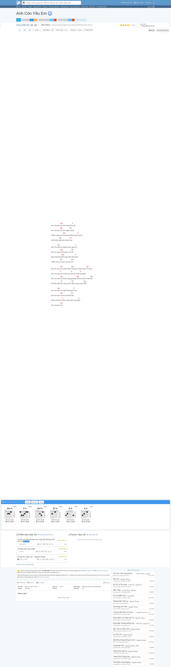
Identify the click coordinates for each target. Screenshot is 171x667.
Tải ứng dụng (64, 7)
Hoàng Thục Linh (141, 612)
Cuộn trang (59, 30)
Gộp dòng (46, 30)
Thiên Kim (139, 623)
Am (18, 20)
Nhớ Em (116, 579)
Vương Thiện (23, 559)
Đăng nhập (139, 3)
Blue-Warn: (46, 25)
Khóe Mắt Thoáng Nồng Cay (123, 623)
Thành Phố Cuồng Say (121, 657)
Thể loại (45, 7)
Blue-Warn (143, 24)
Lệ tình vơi (117, 634)
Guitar (28, 502)
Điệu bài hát (37, 7)
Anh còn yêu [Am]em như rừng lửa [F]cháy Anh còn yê (36, 540)
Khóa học (92, 7)
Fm (51, 20)
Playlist (30, 7)
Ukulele (34, 502)
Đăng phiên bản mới (46, 534)
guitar (14, 506)
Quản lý (150, 7)
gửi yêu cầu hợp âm (102, 570)
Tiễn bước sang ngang (121, 662)
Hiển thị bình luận (63, 597)
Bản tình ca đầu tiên (121, 629)
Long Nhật (25, 20)
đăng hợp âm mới (89, 570)
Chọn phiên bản (23, 25)
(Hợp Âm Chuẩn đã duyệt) (94, 586)
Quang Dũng (126, 590)
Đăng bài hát (127, 3)
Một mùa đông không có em (124, 640)
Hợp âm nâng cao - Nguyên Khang (32, 557)
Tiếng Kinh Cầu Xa (120, 651)
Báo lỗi (152, 30)
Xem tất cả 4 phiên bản (26, 564)
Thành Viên (84, 7)
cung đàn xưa (118, 645)
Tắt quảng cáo (101, 7)
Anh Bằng (27, 588)
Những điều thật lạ (120, 601)
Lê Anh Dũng (62, 20)
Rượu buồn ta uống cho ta (123, 618)
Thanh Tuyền (140, 573)
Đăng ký (149, 3)
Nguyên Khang (44, 20)
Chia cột (73, 30)
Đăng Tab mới (93, 534)
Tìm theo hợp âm (54, 7)
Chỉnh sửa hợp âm (44, 577)
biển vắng (117, 590)
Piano (41, 502)
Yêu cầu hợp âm (75, 7)
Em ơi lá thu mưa (120, 584)
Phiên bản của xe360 (27, 549)
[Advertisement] (134, 13)
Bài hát (18, 7)
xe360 (21, 551)
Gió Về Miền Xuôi (119, 596)
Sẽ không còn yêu (120, 607)
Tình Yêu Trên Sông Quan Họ (123, 573)
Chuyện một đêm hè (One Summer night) (124, 612)
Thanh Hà (131, 585)
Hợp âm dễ (88, 30)
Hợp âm (24, 7)
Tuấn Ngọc (139, 646)
